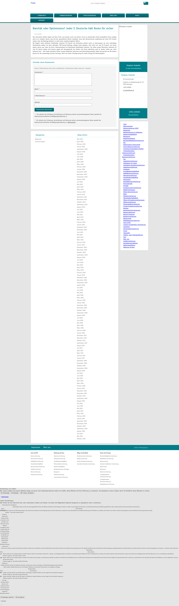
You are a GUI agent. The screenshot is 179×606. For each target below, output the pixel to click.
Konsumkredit (127, 184)
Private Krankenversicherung (132, 206)
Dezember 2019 (82, 278)
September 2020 (82, 255)
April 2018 (80, 325)
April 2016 (80, 381)
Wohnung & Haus (129, 247)
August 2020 (81, 257)
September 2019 (82, 283)
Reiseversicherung (129, 212)
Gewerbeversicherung (130, 167)
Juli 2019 (80, 288)
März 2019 (80, 298)
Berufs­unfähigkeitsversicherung (133, 141)
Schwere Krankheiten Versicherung (134, 225)
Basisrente (126, 130)
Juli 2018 (80, 318)
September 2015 (82, 398)
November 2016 (82, 363)
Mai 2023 (80, 184)
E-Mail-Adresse (40, 96)
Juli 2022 (80, 210)
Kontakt (42, 20)
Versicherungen (89, 15)
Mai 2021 (80, 235)
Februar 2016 (81, 386)
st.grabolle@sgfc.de (128, 90)
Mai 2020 (80, 265)
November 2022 (82, 199)
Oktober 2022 (81, 202)
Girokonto (126, 169)
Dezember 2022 (82, 197)
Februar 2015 (81, 416)
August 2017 (81, 345)
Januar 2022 (81, 225)
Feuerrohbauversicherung (131, 147)
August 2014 (81, 431)
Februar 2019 (81, 300)
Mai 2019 (80, 293)
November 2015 (82, 393)
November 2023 (82, 174)
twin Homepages (141, 447)
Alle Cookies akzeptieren (27, 493)
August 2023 (81, 179)
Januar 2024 (81, 169)
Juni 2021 (80, 232)
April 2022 (80, 217)
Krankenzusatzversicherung (132, 188)
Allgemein (38, 139)
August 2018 (81, 315)
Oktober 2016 (81, 366)
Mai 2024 (80, 159)
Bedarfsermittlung (129, 138)
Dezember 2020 (82, 247)
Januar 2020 (81, 275)
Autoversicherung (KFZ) (130, 128)
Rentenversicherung (129, 216)
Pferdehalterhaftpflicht (130, 198)
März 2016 (80, 383)
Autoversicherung (35, 456)
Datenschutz (72, 122)
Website (37, 102)
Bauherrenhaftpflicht (130, 134)
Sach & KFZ (127, 223)
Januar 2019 (81, 303)
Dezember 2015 (82, 391)
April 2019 (80, 295)
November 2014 (82, 424)
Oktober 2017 (81, 340)
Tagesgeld (126, 233)
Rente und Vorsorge (105, 453)
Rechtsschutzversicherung (131, 210)
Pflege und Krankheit (82, 453)
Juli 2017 (79, 348)
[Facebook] (147, 9)
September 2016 (82, 368)
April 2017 (80, 351)
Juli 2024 (80, 154)
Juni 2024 (80, 157)
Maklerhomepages (129, 190)
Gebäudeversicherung (130, 161)
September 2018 (82, 313)
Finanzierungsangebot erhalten (133, 149)
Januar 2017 (81, 358)
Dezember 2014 (82, 421)
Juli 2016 (80, 373)
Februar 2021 (81, 242)
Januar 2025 (81, 147)
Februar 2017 (81, 356)
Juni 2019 (80, 290)
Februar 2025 (81, 144)
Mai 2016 (80, 378)
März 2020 (80, 270)
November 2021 (82, 230)
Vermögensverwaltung (130, 243)
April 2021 (80, 237)
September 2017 (82, 343)
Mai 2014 (80, 436)
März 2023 (80, 189)
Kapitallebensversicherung (131, 182)
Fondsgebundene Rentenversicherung (105, 480)
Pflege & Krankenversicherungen (134, 200)
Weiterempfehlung (129, 245)
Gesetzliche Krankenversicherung (134, 165)
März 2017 (80, 353)
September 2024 (82, 149)
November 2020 (82, 250)
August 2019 (81, 285)
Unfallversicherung (129, 241)
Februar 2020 (81, 272)
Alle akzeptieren (20, 597)
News (137, 15)
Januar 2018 (81, 333)
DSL (124, 143)
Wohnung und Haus (59, 453)
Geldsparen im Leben (130, 163)
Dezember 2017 (82, 335)
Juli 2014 (80, 434)
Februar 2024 (81, 167)
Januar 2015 (81, 419)
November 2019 (82, 280)
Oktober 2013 (81, 439)
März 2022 (80, 220)
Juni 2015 (80, 406)
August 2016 (81, 371)
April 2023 (80, 187)
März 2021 (80, 240)
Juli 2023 (80, 182)
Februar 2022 (81, 222)
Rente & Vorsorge (129, 214)
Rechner (126, 208)
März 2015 (80, 413)
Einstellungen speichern (7, 597)
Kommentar (39, 72)
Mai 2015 (80, 408)
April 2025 (80, 142)
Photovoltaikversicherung (131, 204)
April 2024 (80, 162)
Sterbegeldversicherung (131, 229)
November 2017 (82, 338)
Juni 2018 (80, 320)
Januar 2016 (81, 388)
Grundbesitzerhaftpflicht (131, 171)
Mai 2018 (80, 323)
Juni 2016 (80, 376)
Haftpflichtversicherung (131, 173)
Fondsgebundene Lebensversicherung (105, 476)
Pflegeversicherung (129, 202)
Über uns (113, 15)
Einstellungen (14, 493)
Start (125, 124)
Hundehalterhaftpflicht (130, 177)
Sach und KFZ (34, 453)
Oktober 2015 (81, 396)
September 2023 (82, 177)
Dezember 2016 (82, 361)
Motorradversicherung (130, 192)
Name (37, 89)
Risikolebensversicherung (131, 221)
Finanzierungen (66, 15)
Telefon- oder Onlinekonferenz (133, 235)
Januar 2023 (81, 194)
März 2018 (80, 328)
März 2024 (80, 164)
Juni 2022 (80, 212)
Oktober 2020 (81, 252)
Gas (124, 159)
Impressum (126, 180)
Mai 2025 (80, 139)
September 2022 (82, 205)
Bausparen (126, 136)
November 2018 (82, 308)
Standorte (42, 15)
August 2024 (81, 152)
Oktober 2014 (81, 426)
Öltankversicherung (129, 196)
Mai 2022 (80, 215)
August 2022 (81, 207)
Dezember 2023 (82, 172)
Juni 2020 (80, 262)
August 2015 (81, 401)
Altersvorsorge (128, 126)
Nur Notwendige (5, 493)
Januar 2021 (81, 245)
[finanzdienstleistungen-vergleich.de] (33, 3)
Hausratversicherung (130, 175)
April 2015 (80, 411)
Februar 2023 (81, 192)
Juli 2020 (80, 260)
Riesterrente (127, 218)
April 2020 (80, 267)
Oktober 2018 (81, 310)
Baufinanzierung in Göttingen (132, 132)
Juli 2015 (80, 403)
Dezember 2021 (82, 227)
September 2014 (82, 429)
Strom (125, 231)
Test (124, 237)
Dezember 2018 (82, 305)
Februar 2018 (81, 330)
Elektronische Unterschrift (131, 145)
